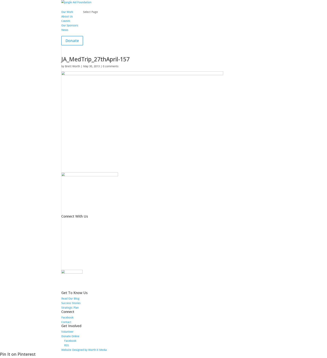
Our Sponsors (69, 25)
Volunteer (67, 331)
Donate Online (70, 336)
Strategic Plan (70, 307)
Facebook (67, 317)
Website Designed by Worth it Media (84, 350)
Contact (66, 322)
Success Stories (71, 303)
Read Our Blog (70, 298)
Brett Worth (72, 66)
